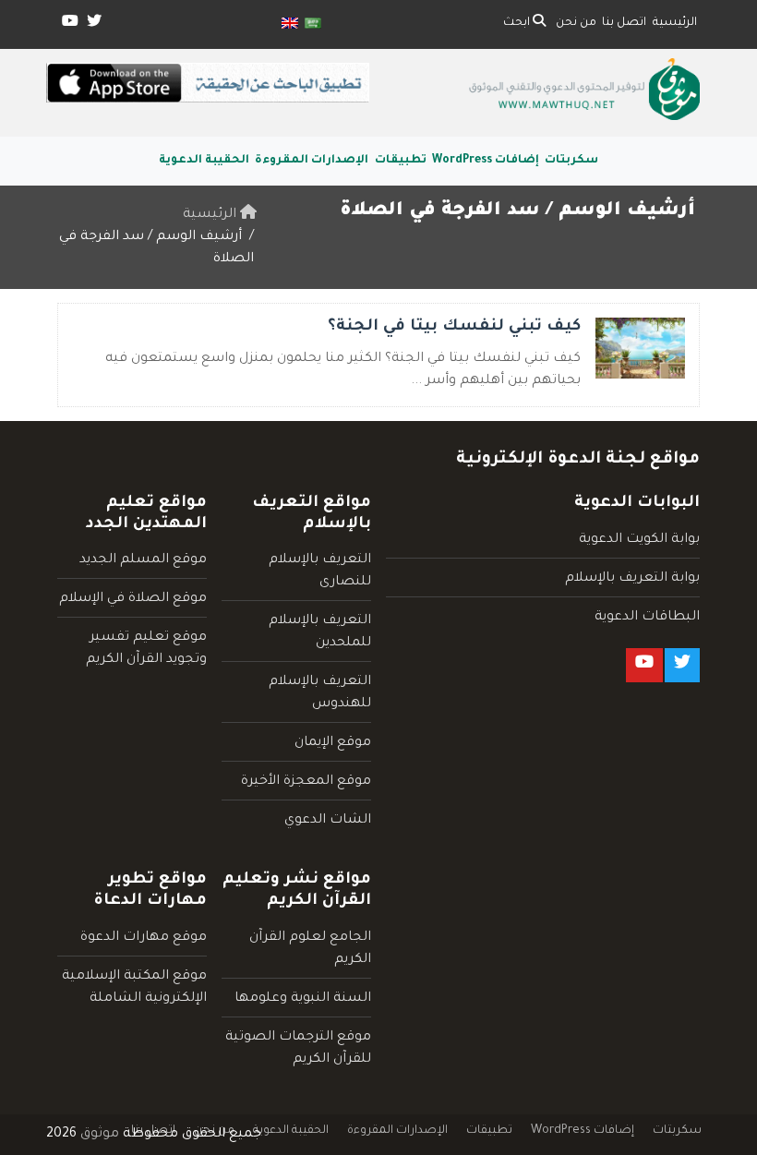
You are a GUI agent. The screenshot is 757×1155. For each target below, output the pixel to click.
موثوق (99, 1134)
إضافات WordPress (485, 160)
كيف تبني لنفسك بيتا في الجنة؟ (454, 327)
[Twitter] (92, 24)
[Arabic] (313, 24)
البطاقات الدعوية (647, 617)
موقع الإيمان (332, 743)
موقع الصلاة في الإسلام (133, 599)
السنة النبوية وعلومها (302, 999)
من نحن (576, 23)
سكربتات (571, 160)
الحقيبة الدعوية (204, 160)
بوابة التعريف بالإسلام (632, 578)
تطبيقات (401, 160)
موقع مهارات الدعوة (143, 938)
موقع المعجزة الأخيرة (306, 782)
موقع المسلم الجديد (143, 560)
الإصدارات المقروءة (311, 160)
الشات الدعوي (327, 820)
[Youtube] (68, 24)
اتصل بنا (624, 23)
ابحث (518, 23)
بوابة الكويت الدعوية (639, 540)
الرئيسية (675, 23)
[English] (290, 24)
